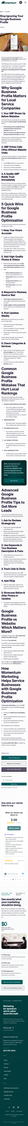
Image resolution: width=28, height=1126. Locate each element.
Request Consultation (14, 763)
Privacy (7, 1111)
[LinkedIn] (18, 1107)
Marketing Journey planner (11, 1088)
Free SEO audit (8, 1095)
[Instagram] (13, 1107)
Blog (5, 1078)
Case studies (7, 1071)
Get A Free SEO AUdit (14, 769)
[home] (8, 2)
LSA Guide (7, 1099)
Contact (6, 1075)
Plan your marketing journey (13, 988)
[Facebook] (9, 1107)
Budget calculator (8, 1092)
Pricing (6, 1067)
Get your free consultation (12, 982)
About (5, 1060)
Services (6, 1064)
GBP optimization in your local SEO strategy (13, 706)
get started (14, 481)
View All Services (14, 758)
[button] (25, 2)
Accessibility (19, 1111)
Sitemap (13, 1111)
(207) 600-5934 (9, 1050)
